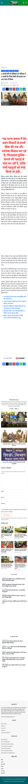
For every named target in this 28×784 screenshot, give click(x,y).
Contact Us (3, 728)
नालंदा (7, 71)
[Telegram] (24, 89)
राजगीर (17, 71)
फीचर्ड (2, 760)
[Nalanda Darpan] (14, 3)
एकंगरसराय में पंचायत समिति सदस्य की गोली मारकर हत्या (20, 550)
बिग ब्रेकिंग (12, 71)
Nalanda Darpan (5, 83)
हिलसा (2, 766)
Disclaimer (3, 730)
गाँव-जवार (3, 771)
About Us (3, 726)
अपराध (6, 67)
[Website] (10, 409)
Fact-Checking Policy (5, 742)
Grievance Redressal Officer (7, 750)
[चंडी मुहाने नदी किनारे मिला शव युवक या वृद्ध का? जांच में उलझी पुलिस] (7, 544)
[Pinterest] (14, 89)
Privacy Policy (4, 724)
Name (3, 491)
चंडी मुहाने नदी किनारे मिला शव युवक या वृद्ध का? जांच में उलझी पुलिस (7, 551)
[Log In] (23, 3)
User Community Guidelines (7, 746)
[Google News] (8, 358)
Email (2, 497)
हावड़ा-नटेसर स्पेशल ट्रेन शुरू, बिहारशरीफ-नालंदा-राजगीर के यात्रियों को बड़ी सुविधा (21, 536)
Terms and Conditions (5, 732)
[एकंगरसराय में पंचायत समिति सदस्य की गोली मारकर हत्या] (21, 544)
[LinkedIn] (10, 89)
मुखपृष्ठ (3, 67)
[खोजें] (26, 3)
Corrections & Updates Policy (7, 744)
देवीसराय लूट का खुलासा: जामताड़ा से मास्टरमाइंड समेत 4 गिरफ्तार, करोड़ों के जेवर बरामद (20, 566)
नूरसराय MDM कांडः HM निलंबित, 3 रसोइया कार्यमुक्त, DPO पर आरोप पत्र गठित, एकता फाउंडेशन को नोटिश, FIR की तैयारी (14, 421)
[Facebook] (3, 89)
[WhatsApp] (20, 89)
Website (3, 503)
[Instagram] (18, 409)
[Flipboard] (20, 358)
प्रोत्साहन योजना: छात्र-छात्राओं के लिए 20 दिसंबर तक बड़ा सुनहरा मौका (14, 312)
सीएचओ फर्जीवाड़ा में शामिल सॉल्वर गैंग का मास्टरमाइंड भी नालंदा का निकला (14, 307)
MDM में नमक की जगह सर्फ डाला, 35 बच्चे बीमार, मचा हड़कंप (6, 536)
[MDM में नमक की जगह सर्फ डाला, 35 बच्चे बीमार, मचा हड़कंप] (7, 529)
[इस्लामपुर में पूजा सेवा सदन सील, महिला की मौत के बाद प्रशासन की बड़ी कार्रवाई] (7, 559)
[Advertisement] (14, 21)
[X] (7, 89)
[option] (14, 420)
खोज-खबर (3, 773)
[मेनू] (2, 3)
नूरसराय (14, 416)
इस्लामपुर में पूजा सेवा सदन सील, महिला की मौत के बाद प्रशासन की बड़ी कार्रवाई (6, 566)
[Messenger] (17, 89)
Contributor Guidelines (6, 748)
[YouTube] (16, 409)
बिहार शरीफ (3, 764)
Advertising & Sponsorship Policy (8, 753)
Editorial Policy (4, 739)
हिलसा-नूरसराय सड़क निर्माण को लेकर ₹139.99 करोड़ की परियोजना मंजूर (13, 317)
